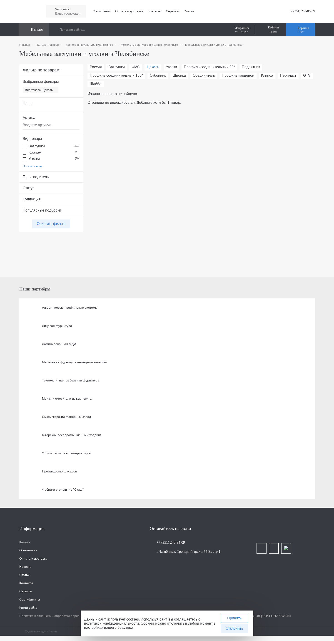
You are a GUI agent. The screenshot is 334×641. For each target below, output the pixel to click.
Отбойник (158, 75)
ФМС (136, 67)
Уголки (54, 159)
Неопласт (288, 75)
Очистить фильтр (51, 224)
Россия (96, 67)
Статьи (189, 11)
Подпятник (251, 67)
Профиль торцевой (238, 75)
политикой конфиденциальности (111, 623)
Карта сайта (28, 607)
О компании (102, 11)
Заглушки (54, 146)
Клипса (267, 75)
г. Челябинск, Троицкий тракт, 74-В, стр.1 (188, 551)
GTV (307, 75)
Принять (234, 618)
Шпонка (179, 75)
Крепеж (54, 152)
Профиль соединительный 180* (116, 75)
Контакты (154, 11)
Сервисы (172, 11)
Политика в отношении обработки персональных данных (61, 616)
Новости (25, 566)
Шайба (95, 84)
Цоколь (153, 67)
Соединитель (204, 75)
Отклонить (234, 628)
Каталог (25, 542)
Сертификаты (29, 599)
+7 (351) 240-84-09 (301, 11)
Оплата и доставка (129, 11)
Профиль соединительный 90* (209, 67)
